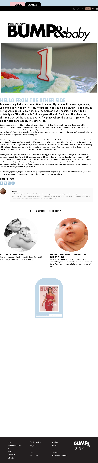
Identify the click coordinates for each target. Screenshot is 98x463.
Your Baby (55, 442)
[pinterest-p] (80, 448)
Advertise (11, 458)
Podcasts (55, 452)
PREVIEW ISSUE (42, 315)
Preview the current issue (14, 450)
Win (53, 449)
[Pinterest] (78, 9)
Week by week (34, 449)
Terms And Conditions (59, 455)
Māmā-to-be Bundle (14, 445)
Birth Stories (34, 455)
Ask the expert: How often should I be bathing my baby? (68, 255)
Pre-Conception (35, 442)
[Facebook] (74, 9)
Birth (31, 452)
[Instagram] (82, 9)
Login (88, 8)
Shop (9, 442)
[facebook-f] (76, 448)
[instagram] (84, 448)
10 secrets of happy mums (12, 254)
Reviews (54, 445)
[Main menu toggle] (96, 8)
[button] (93, 9)
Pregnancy (33, 445)
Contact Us (11, 454)
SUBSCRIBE (55, 315)
